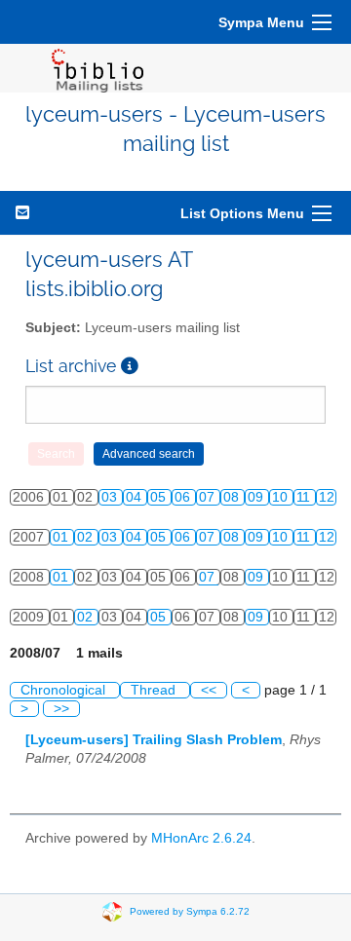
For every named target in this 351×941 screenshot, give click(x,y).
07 (208, 497)
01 (62, 537)
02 (87, 537)
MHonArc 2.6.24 (201, 838)
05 (160, 497)
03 (111, 497)
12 (326, 497)
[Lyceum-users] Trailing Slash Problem (153, 740)
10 (282, 497)
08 (233, 497)
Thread (155, 690)
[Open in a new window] (129, 366)
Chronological (64, 690)
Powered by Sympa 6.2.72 (190, 911)
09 (257, 497)
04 (135, 497)
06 (184, 497)
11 (305, 497)
